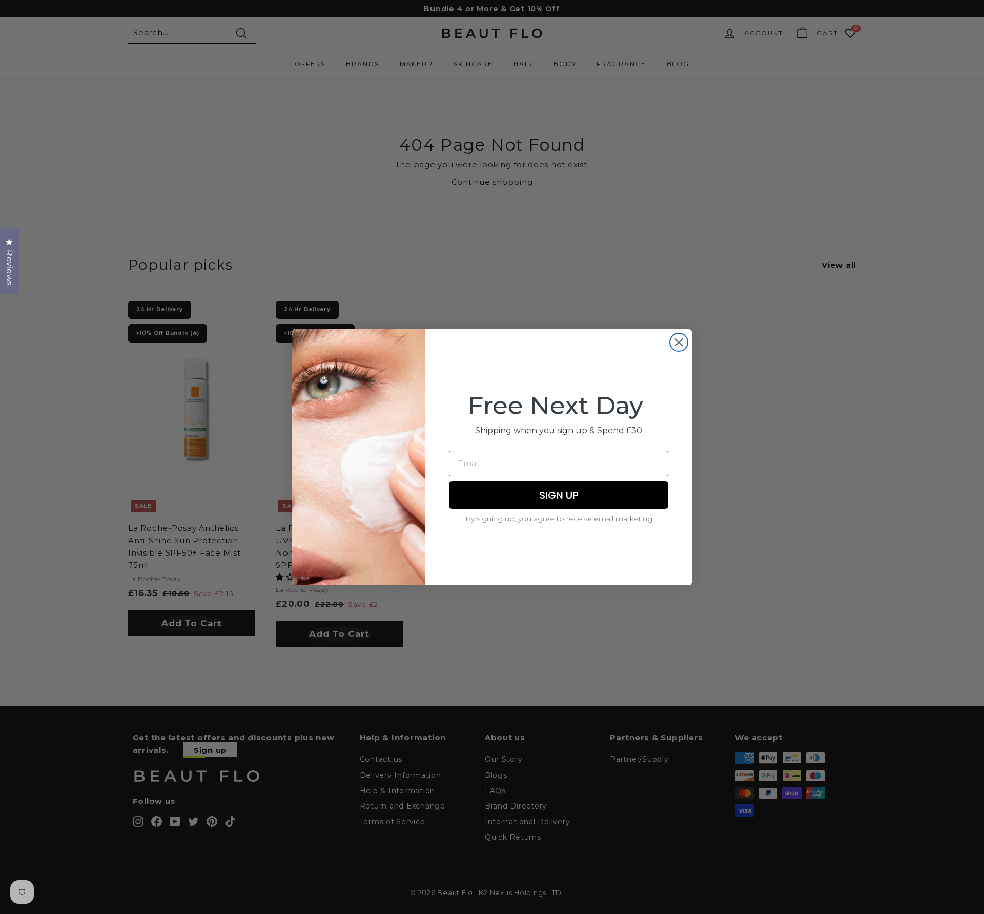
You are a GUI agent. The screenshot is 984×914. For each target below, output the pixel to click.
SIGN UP (559, 495)
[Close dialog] (679, 342)
